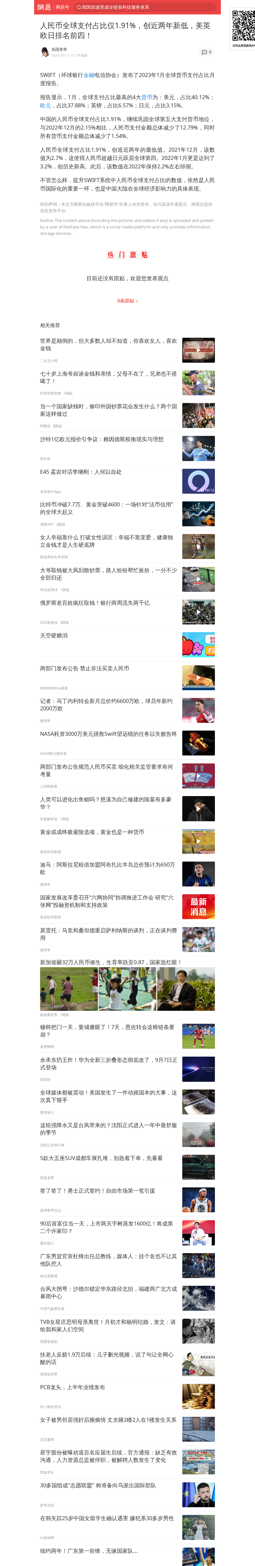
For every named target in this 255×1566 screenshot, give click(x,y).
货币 (146, 97)
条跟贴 (126, 300)
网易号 (62, 7)
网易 (44, 7)
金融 (89, 74)
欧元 (45, 105)
